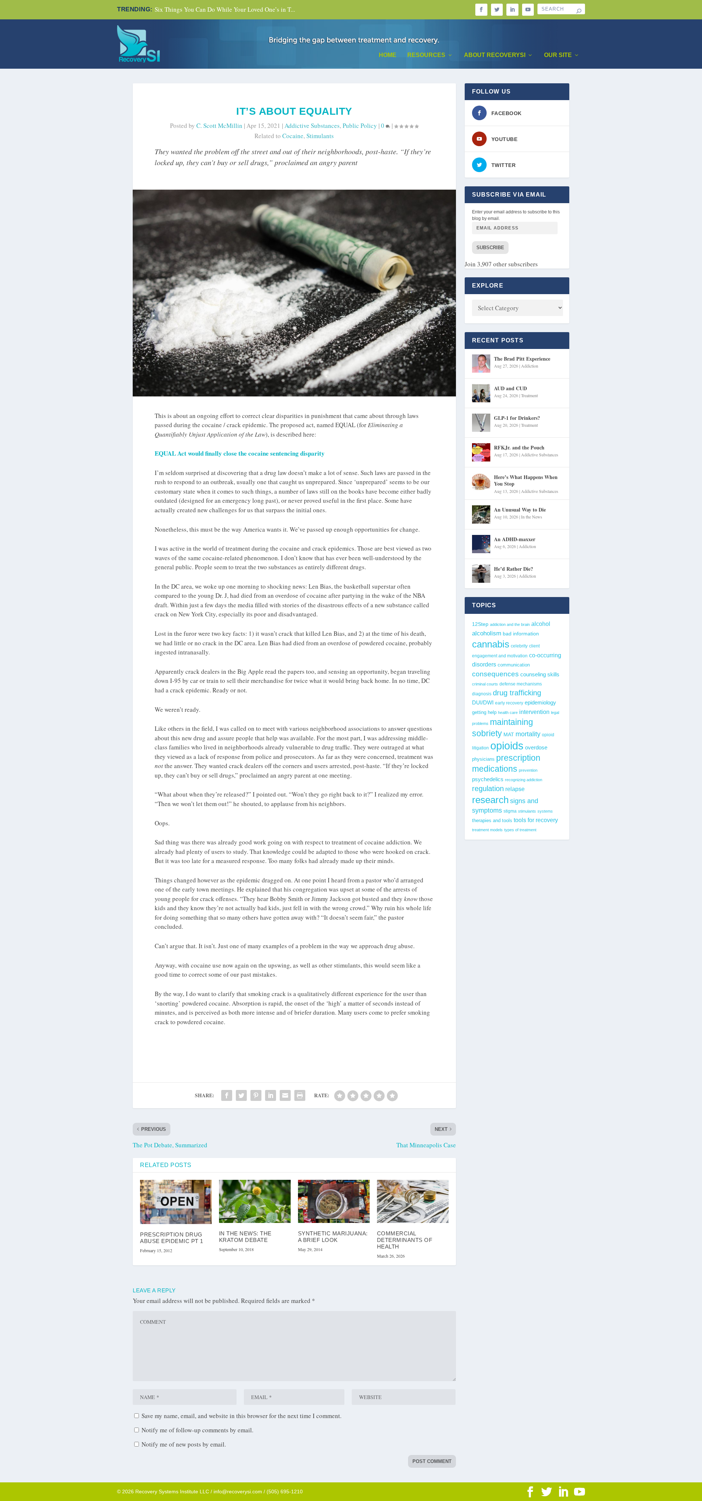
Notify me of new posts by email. (183, 1444)
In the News (531, 517)
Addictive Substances (312, 125)
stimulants (320, 136)
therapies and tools (492, 820)
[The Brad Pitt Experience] (481, 363)
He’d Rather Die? (513, 569)
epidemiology (540, 702)
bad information (521, 633)
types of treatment (520, 830)
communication (514, 665)
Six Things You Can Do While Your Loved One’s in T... (225, 9)
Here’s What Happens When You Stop (526, 480)
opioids (507, 746)
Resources (426, 55)
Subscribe (490, 247)
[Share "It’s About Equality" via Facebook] (226, 1095)
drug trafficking (517, 693)
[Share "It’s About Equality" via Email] (285, 1095)
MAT (508, 734)
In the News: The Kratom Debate (245, 1236)
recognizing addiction (523, 780)
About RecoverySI (494, 55)
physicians (483, 759)
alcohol (540, 623)
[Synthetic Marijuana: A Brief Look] (334, 1201)
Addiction (529, 366)
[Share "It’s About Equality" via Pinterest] (256, 1095)
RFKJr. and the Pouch (519, 447)
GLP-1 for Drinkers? (517, 418)
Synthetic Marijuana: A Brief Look (333, 1236)
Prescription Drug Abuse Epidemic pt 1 (171, 1237)
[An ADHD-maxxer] (481, 544)
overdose (536, 747)
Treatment (529, 395)
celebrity (519, 646)
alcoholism (486, 633)
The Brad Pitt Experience (522, 358)
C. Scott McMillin (219, 125)
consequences (495, 674)
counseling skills (539, 674)
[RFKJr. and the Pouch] (481, 452)
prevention (528, 770)
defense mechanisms (520, 684)
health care (508, 712)
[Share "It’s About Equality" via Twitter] (241, 1095)
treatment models (487, 830)
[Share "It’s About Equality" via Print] (299, 1095)
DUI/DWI (483, 703)
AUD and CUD (510, 388)
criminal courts (485, 684)
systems (545, 811)
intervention (534, 712)
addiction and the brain (510, 624)
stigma (510, 811)
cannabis (490, 644)
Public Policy (360, 125)
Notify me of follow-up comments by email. (197, 1430)
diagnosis (481, 693)
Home (387, 55)
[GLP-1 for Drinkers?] (481, 423)
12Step (480, 624)
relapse (515, 789)
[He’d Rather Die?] (481, 574)
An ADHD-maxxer (514, 539)
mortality (528, 734)
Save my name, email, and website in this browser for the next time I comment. (241, 1415)
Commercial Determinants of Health (405, 1240)
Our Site (558, 55)
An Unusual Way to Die (520, 509)
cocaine (292, 136)
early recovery (509, 703)
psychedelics (487, 779)
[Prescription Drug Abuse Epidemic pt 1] (176, 1202)
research (490, 799)
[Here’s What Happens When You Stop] (481, 482)
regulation (488, 788)
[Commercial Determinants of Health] (413, 1201)
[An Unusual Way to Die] (481, 514)
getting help (484, 712)
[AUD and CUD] (481, 393)
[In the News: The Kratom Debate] (255, 1201)
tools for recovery (536, 820)
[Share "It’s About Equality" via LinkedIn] (270, 1095)
